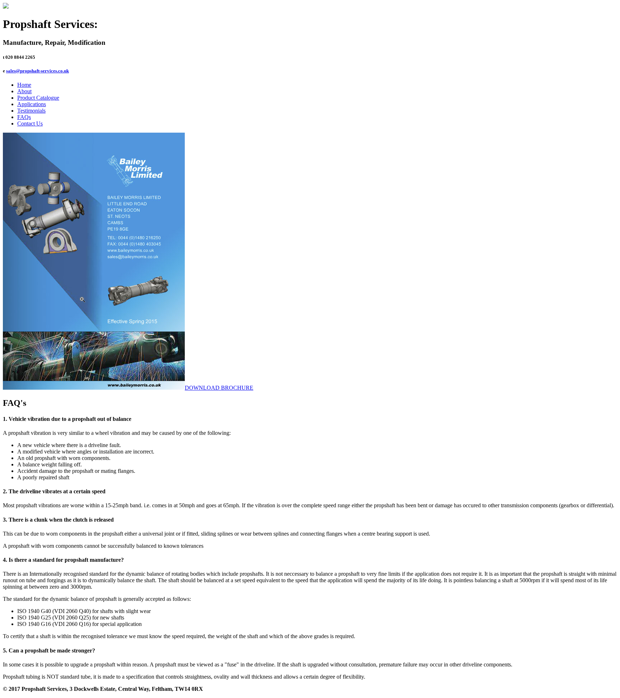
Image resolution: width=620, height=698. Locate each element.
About (24, 91)
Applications (31, 104)
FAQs (24, 117)
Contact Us (30, 123)
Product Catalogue (38, 98)
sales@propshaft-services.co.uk (37, 70)
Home (24, 85)
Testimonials (31, 111)
